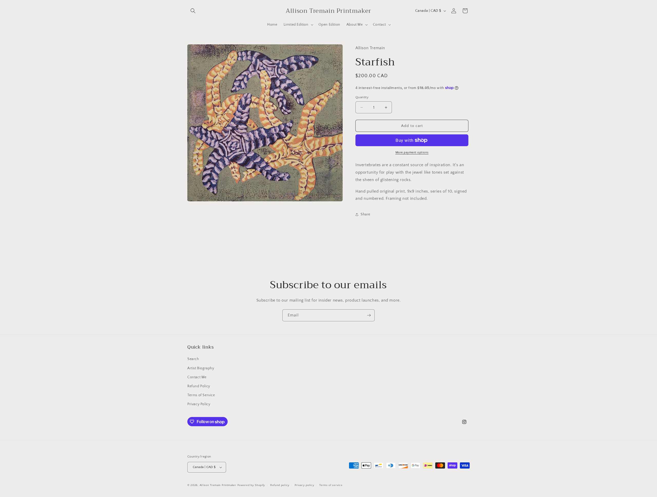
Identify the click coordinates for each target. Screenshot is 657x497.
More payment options (412, 152)
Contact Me (197, 377)
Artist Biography (200, 368)
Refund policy (279, 485)
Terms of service (330, 485)
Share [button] (365, 214)
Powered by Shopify (251, 485)
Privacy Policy (198, 404)
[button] (193, 10)
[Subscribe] (368, 315)
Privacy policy (304, 485)
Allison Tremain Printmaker (218, 485)
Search (193, 359)
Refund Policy (198, 386)
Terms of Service (201, 395)
